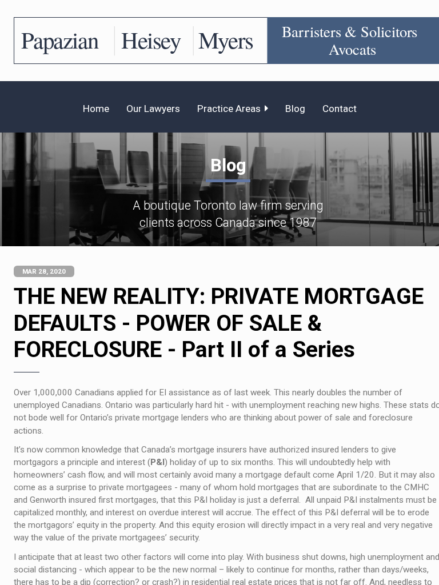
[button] (233, 108)
